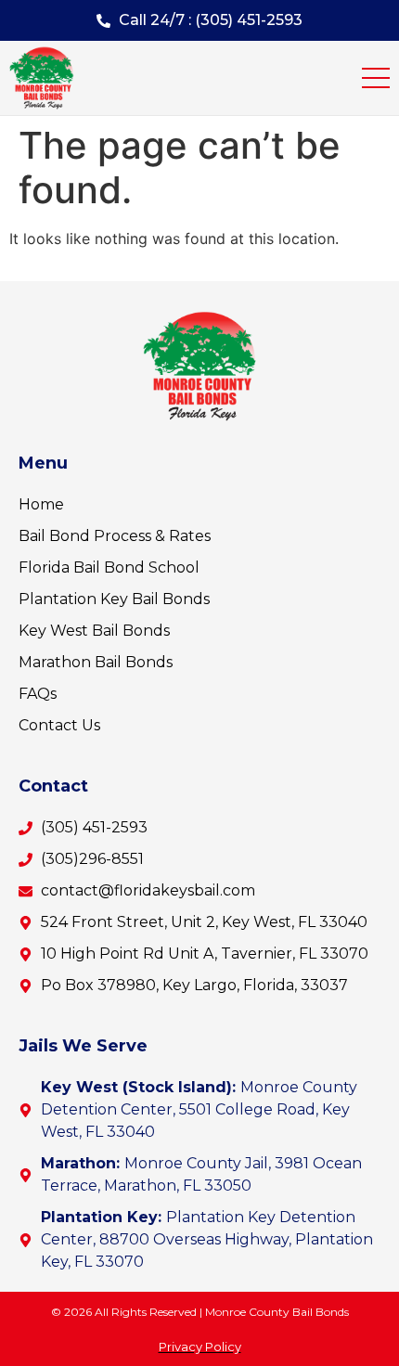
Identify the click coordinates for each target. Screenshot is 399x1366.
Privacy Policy (200, 1346)
